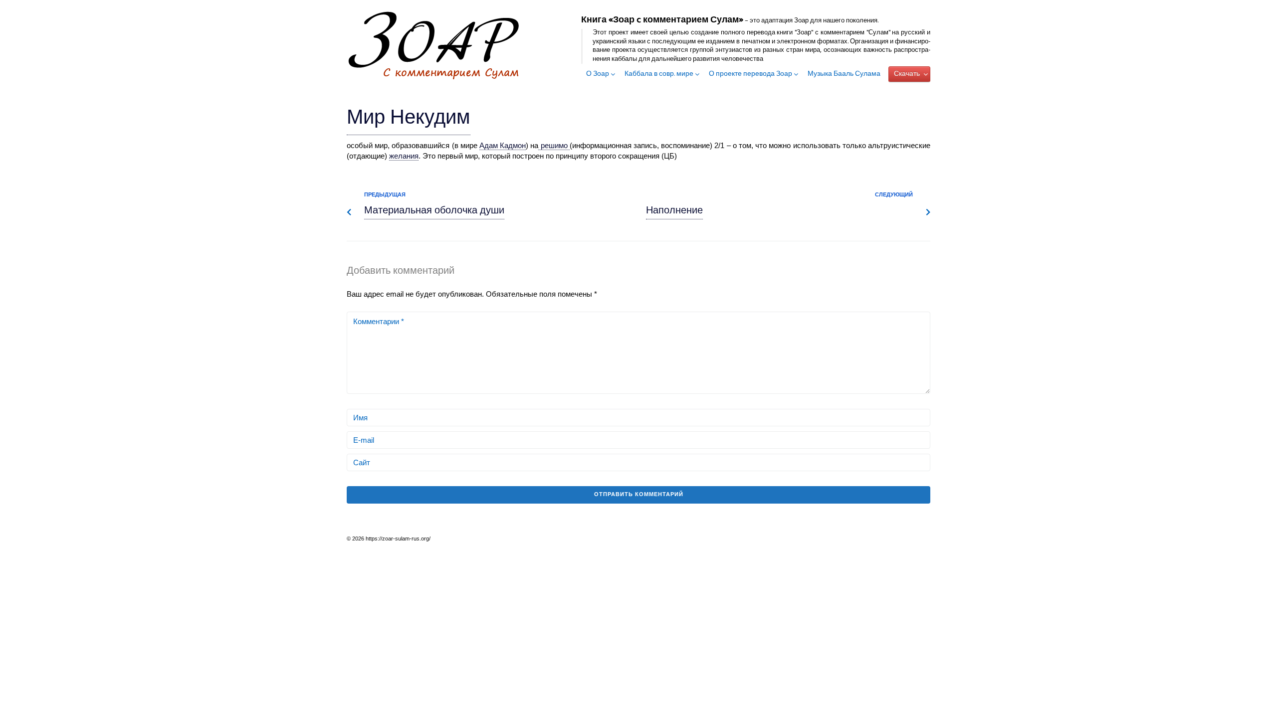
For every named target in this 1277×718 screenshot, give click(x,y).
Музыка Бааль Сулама (844, 74)
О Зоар (597, 74)
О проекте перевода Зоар (750, 74)
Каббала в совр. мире (659, 74)
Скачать (907, 74)
